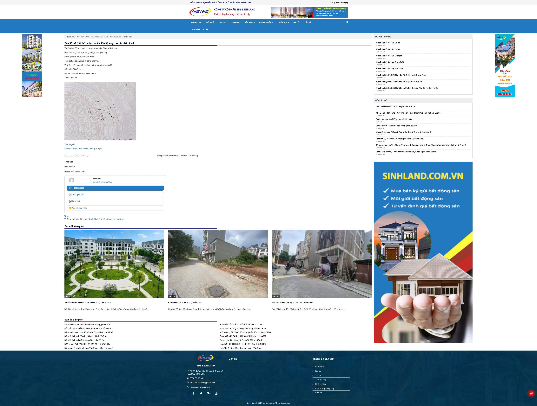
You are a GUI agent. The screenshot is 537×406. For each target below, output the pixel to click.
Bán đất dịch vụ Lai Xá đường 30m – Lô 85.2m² (84, 340)
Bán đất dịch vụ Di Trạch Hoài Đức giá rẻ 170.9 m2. (86, 336)
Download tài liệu (200, 29)
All (78, 37)
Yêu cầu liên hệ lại (79, 208)
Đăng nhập (335, 2)
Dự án (222, 22)
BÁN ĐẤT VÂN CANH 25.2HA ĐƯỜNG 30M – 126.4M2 (243, 336)
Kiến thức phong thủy (324, 388)
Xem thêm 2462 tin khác (102, 182)
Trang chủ (196, 22)
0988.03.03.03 (196, 378)
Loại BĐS (235, 22)
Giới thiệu (210, 22)
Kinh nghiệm (265, 22)
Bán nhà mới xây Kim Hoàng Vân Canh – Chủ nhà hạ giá (88, 348)
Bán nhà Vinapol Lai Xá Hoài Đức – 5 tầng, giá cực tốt (87, 324)
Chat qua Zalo (78, 194)
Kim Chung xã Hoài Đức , (114, 219)
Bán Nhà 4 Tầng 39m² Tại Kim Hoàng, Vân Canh (241, 348)
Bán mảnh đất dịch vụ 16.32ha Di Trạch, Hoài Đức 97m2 (88, 332)
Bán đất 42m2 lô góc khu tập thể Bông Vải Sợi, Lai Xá (243, 328)
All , (68, 216)
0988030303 (78, 188)
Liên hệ (307, 22)
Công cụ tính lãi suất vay (167, 156)
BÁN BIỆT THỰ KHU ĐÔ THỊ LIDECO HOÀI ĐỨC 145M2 (243, 344)
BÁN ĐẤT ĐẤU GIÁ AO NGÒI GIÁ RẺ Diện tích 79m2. (242, 324)
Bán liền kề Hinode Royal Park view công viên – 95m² (87, 302)
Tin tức (296, 22)
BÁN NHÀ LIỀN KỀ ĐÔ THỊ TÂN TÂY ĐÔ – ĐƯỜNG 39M (87, 344)
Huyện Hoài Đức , (96, 219)
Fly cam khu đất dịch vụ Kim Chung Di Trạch (83, 149)
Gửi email (76, 201)
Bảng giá (249, 22)
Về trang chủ (70, 144)
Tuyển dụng (283, 22)
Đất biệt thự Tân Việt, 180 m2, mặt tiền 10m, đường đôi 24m (246, 332)
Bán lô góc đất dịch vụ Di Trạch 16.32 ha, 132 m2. (241, 340)
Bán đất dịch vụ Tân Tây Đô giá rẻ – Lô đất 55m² (292, 302)
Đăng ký (344, 2)
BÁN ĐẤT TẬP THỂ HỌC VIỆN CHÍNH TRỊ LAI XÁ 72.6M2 (88, 328)
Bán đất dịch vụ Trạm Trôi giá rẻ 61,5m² (185, 302)
